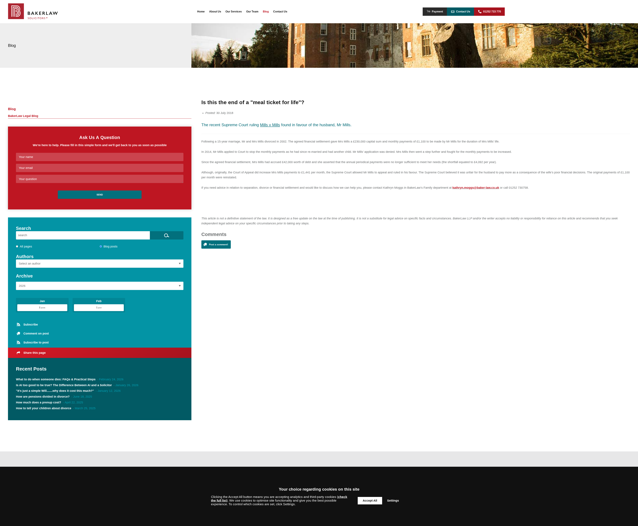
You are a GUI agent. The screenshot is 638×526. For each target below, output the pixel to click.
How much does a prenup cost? (38, 402)
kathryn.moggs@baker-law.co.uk (475, 187)
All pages (26, 246)
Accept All (370, 500)
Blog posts (110, 246)
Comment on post (36, 333)
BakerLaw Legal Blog (23, 116)
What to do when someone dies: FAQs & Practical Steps (56, 379)
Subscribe (30, 324)
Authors (25, 256)
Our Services (233, 11)
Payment (437, 11)
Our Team (252, 11)
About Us (215, 11)
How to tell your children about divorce (43, 408)
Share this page (34, 352)
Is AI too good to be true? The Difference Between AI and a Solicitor (64, 385)
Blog (266, 11)
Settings (393, 500)
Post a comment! (218, 244)
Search (23, 228)
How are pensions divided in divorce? (43, 396)
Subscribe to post (36, 342)
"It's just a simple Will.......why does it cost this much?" (55, 390)
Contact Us (280, 11)
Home (201, 11)
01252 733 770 (492, 11)
